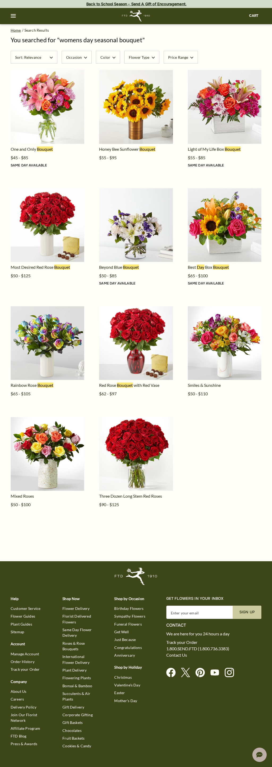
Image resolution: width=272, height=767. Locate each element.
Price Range (178, 57)
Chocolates (72, 730)
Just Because (125, 639)
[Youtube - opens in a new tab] (217, 673)
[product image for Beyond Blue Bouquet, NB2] (136, 225)
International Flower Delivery (76, 659)
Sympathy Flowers (129, 616)
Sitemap (17, 632)
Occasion (74, 57)
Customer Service (25, 608)
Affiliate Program (25, 728)
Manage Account (25, 654)
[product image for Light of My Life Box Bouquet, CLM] (224, 107)
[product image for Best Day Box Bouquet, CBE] (224, 225)
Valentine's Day (127, 685)
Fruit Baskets (73, 738)
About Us (18, 691)
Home (16, 30)
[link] (47, 107)
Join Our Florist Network (24, 717)
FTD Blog (18, 736)
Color (105, 57)
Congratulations (128, 647)
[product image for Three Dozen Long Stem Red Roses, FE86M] (136, 454)
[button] (13, 16)
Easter (119, 692)
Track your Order (25, 669)
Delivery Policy (23, 707)
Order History (23, 661)
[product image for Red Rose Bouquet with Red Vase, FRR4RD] (136, 343)
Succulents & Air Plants (76, 696)
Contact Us (176, 655)
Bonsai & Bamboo (77, 686)
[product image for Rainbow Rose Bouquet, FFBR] (47, 343)
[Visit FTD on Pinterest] (202, 673)
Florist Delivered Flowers (76, 619)
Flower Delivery (76, 608)
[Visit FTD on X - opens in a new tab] (187, 673)
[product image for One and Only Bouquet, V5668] (47, 107)
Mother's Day (125, 700)
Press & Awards (24, 743)
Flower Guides (23, 616)
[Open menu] (13, 16)
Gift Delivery (73, 707)
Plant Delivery (74, 670)
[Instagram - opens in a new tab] (231, 673)
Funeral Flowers (128, 624)
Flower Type (139, 57)
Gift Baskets (72, 722)
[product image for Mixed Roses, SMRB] (47, 454)
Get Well (121, 632)
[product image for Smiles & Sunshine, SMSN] (224, 343)
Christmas (122, 677)
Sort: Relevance (28, 57)
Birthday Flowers (128, 608)
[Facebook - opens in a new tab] (173, 673)
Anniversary (124, 655)
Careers (17, 699)
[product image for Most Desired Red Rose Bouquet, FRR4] (47, 225)
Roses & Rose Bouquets (73, 646)
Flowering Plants (76, 678)
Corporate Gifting (77, 714)
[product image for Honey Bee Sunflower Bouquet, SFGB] (136, 107)
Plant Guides (21, 624)
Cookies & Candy (76, 746)
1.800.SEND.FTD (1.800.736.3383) (197, 649)
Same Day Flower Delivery (77, 632)
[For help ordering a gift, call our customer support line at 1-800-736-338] (136, 16)
